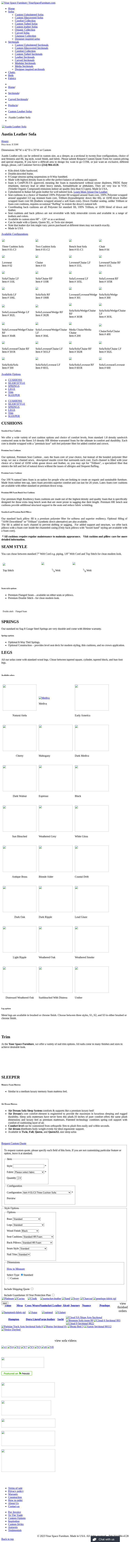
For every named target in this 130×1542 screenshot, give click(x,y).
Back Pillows (14, 1242)
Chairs (11, 72)
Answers (13, 1527)
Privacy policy (16, 1491)
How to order (15, 1500)
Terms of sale (15, 1488)
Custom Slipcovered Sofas (29, 17)
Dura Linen (32, 1319)
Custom (14, 1278)
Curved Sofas (22, 32)
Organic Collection (25, 29)
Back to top (7, 1539)
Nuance (86, 1305)
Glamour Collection (25, 35)
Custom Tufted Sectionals (28, 54)
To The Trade (15, 1515)
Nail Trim (12, 1254)
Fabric (10, 1172)
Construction (15, 1497)
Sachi (60, 1319)
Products (12, 105)
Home (11, 8)
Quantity (11, 1177)
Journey (75, 1305)
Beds (11, 75)
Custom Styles (16, 1524)
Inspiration (13, 1521)
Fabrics (12, 78)
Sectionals (13, 41)
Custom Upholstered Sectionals (31, 45)
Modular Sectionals (25, 63)
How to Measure (16, 1268)
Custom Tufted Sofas (26, 23)
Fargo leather (47, 1319)
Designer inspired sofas (27, 38)
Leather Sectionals (25, 57)
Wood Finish (13, 1230)
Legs (9, 1224)
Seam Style (13, 1248)
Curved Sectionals (24, 60)
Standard (28, 1274)
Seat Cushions (14, 1236)
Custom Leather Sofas (20, 111)
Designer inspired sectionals (30, 69)
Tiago (8, 1305)
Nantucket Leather (51, 1305)
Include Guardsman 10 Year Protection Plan (27, 1295)
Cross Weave (32, 1305)
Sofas (11, 11)
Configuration (14, 1192)
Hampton (13, 1319)
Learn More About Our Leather (91, 191)
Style (9, 1166)
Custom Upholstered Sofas (29, 14)
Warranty (13, 1494)
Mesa (20, 1305)
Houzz (4, 141)
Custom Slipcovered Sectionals (31, 48)
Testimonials (14, 1530)
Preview (11, 1198)
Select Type (13, 1274)
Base (9, 1218)
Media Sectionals (24, 66)
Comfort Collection (25, 20)
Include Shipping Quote (17, 1289)
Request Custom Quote (13, 1143)
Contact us (13, 1506)
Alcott (66, 1305)
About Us (13, 1503)
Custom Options (17, 1518)
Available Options (11, 374)
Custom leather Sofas (26, 26)
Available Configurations (14, 234)
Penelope (105, 1305)
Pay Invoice (14, 1512)
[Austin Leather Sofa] (14, 126)
